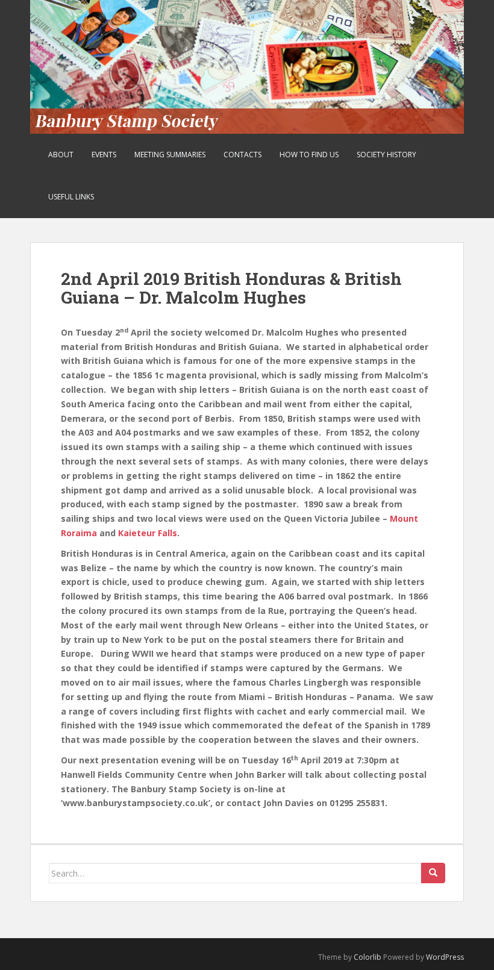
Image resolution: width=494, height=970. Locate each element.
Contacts (242, 154)
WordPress (445, 957)
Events (104, 154)
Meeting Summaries (169, 154)
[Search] (433, 873)
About (60, 154)
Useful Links (71, 197)
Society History (386, 154)
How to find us (309, 154)
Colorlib (367, 957)
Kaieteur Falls (147, 533)
